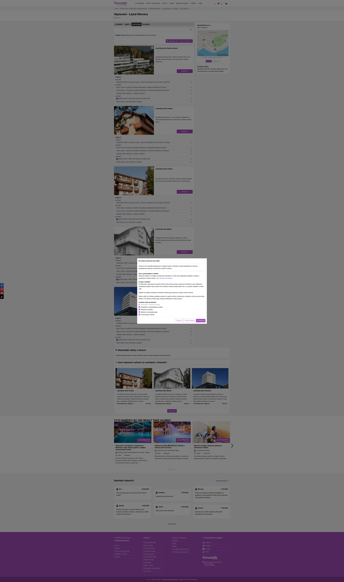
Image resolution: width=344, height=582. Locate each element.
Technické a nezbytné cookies (150, 304)
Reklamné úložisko (147, 309)
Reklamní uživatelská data (149, 312)
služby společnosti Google (163, 278)
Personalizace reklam (148, 315)
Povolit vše (200, 321)
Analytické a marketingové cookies (152, 307)
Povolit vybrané (190, 321)
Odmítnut (179, 321)
